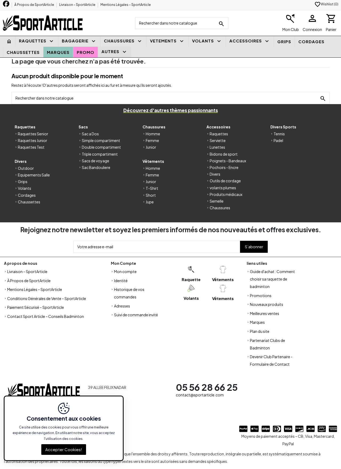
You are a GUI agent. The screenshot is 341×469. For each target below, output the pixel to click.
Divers (215, 174)
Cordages (27, 195)
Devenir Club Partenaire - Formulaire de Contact (271, 360)
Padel (278, 140)
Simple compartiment (101, 140)
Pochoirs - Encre (224, 167)
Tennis (279, 133)
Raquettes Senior (33, 133)
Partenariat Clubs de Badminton (267, 344)
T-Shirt (152, 188)
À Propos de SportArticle (34, 5)
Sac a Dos (90, 133)
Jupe (150, 201)
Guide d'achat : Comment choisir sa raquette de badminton (272, 279)
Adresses (122, 306)
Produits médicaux (226, 194)
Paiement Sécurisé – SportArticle (35, 307)
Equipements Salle (34, 174)
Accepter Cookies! (63, 449)
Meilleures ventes (264, 313)
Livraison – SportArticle (77, 5)
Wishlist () (326, 4)
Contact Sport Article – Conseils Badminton (45, 316)
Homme (153, 133)
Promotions (260, 295)
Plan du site (259, 331)
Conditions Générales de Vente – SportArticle (46, 298)
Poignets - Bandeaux (228, 160)
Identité (121, 280)
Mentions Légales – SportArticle (125, 5)
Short (151, 195)
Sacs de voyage (95, 160)
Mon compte (125, 271)
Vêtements (223, 279)
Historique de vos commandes (129, 293)
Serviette (218, 140)
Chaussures (220, 207)
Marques (257, 322)
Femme (152, 140)
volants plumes (223, 187)
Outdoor (26, 168)
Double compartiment (101, 147)
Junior (151, 147)
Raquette (191, 279)
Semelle (217, 201)
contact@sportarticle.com (200, 394)
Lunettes (217, 147)
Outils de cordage (225, 180)
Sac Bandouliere (96, 167)
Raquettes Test (31, 147)
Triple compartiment (100, 154)
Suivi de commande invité (136, 314)
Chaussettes (29, 201)
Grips (22, 181)
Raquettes (219, 133)
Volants (24, 188)
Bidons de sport (224, 154)
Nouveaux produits (266, 304)
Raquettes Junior (32, 140)
